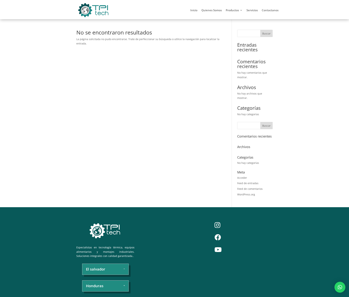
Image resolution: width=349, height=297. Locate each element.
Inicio (193, 10)
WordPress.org (246, 194)
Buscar (266, 33)
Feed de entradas (247, 183)
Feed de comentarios (250, 189)
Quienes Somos (211, 10)
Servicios (252, 10)
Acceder (242, 177)
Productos (232, 10)
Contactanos (270, 10)
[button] (339, 287)
